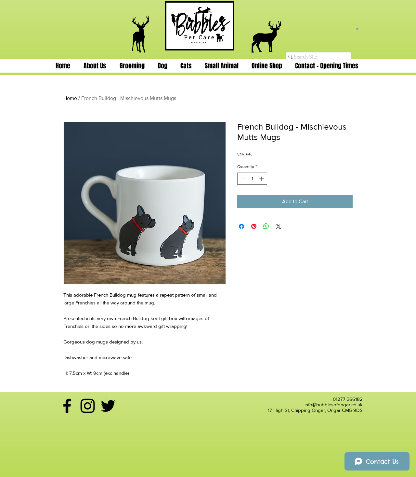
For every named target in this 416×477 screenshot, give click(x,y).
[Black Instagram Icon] (87, 405)
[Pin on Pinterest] (254, 226)
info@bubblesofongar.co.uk (334, 404)
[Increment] (262, 178)
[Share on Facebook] (241, 226)
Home (70, 98)
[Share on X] (278, 226)
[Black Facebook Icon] (67, 405)
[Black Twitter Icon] (108, 405)
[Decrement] (242, 178)
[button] (357, 28)
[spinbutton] (252, 178)
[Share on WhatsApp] (266, 226)
